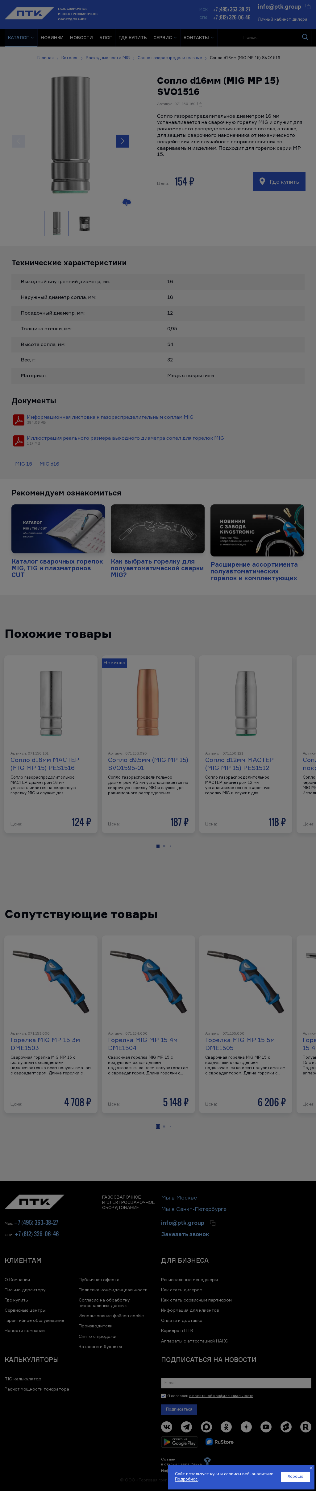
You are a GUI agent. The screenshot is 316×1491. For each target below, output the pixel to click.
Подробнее (186, 1479)
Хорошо (295, 1477)
